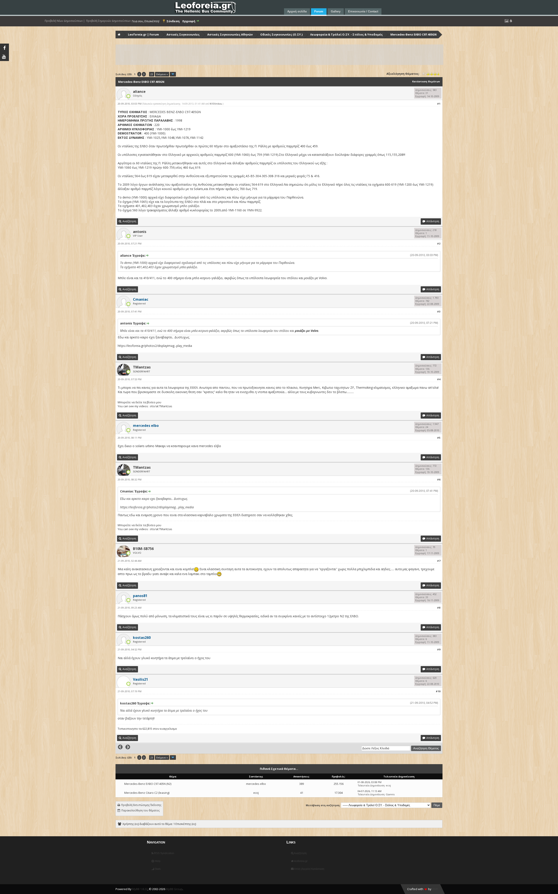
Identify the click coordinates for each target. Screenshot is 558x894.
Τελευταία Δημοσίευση (371, 785)
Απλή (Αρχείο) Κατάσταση (309, 868)
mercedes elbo (256, 784)
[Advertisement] (247, 54)
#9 (438, 649)
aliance (139, 91)
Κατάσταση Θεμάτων (426, 81)
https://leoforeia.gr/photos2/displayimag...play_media (155, 346)
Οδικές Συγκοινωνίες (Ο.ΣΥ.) (281, 34)
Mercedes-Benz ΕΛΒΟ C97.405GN (413, 34)
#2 (438, 243)
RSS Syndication (163, 853)
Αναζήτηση (300, 853)
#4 (438, 379)
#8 (438, 607)
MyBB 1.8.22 (140, 889)
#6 (438, 479)
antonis (139, 231)
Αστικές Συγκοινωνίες (183, 34)
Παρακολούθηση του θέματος (140, 810)
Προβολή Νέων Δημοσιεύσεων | (65, 21)
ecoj (388, 785)
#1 (438, 103)
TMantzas (142, 367)
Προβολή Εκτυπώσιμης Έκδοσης (141, 805)
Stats (157, 868)
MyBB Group (174, 889)
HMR (435, 889)
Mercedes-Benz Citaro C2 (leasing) (146, 793)
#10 (438, 691)
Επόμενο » (162, 74)
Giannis (390, 794)
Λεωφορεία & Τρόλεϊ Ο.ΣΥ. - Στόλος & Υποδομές (346, 34)
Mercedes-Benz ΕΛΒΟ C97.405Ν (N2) (147, 784)
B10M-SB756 (143, 548)
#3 (438, 311)
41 (301, 793)
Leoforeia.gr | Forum (143, 34)
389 (301, 784)
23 (151, 74)
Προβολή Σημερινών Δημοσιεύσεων (108, 21)
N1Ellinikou (216, 103)
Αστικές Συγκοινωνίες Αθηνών (230, 34)
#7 (438, 560)
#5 (438, 437)
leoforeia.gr (300, 861)
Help (157, 861)
